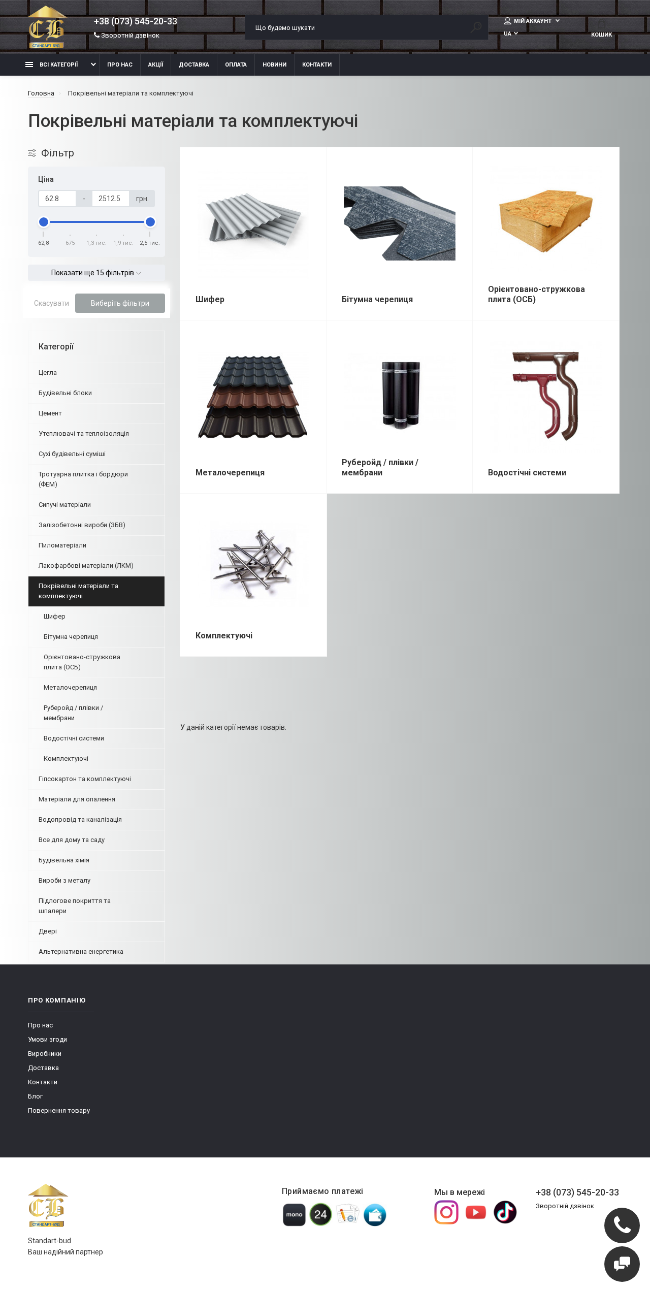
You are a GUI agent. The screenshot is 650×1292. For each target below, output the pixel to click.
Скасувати (51, 303)
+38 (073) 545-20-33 (135, 21)
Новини (274, 64)
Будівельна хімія (64, 860)
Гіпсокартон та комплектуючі (85, 779)
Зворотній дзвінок (129, 35)
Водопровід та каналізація (80, 819)
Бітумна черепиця (71, 636)
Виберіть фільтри (120, 303)
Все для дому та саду (72, 840)
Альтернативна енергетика (81, 951)
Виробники (44, 1053)
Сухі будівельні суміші (72, 454)
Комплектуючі (66, 758)
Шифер (55, 616)
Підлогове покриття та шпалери (75, 906)
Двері (48, 931)
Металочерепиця (70, 687)
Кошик (601, 34)
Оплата (236, 64)
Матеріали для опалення (77, 799)
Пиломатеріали (62, 545)
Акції (155, 64)
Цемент (50, 413)
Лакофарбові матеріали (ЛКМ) (86, 565)
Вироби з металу (64, 880)
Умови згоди (47, 1039)
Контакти (317, 64)
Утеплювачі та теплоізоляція (84, 433)
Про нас (120, 64)
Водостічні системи (74, 738)
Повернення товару (59, 1110)
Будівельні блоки (65, 393)
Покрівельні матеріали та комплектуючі (78, 591)
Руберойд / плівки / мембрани (73, 713)
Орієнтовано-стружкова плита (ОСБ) (82, 662)
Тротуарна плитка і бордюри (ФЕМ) (83, 479)
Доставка (194, 64)
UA (507, 33)
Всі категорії (58, 64)
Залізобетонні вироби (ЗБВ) (82, 525)
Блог (35, 1096)
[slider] (44, 222)
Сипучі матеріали (65, 504)
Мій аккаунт (533, 21)
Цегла (48, 372)
